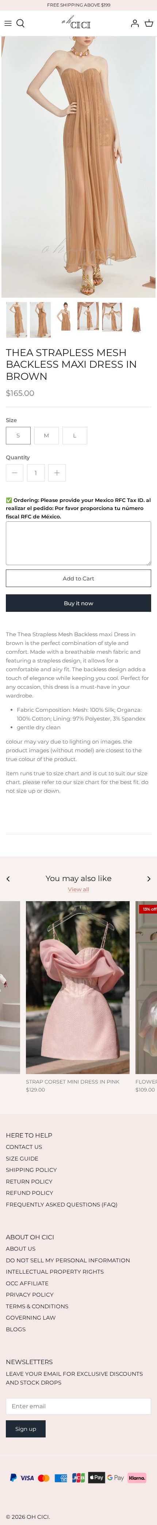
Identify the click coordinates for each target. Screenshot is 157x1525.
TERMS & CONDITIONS (37, 1306)
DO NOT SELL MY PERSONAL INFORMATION (68, 1260)
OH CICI (38, 1516)
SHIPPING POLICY (31, 1169)
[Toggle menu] (8, 23)
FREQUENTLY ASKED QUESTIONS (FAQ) (62, 1204)
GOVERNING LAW (31, 1317)
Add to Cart (78, 578)
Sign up (25, 1428)
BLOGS (16, 1329)
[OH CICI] (78, 23)
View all (78, 889)
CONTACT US (24, 1146)
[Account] (133, 23)
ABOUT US (20, 1248)
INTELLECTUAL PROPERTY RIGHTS (55, 1271)
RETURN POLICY (29, 1181)
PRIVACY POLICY (30, 1294)
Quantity (18, 457)
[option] (78, 167)
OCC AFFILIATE (27, 1283)
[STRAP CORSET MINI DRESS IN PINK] (78, 987)
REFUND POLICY (29, 1192)
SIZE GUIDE (22, 1158)
